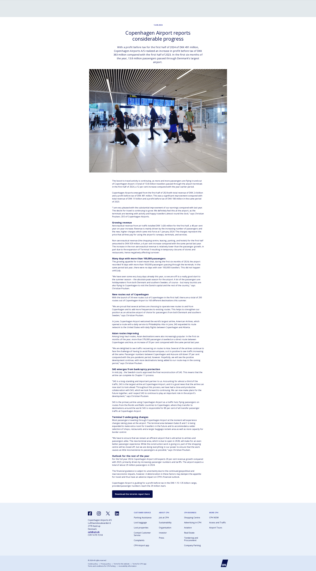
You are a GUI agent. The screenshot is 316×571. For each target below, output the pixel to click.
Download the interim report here (132, 494)
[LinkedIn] (117, 513)
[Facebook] (90, 513)
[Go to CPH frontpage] (224, 563)
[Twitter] (108, 513)
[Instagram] (99, 513)
